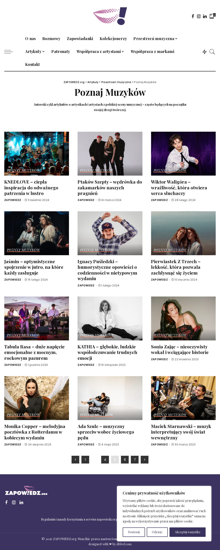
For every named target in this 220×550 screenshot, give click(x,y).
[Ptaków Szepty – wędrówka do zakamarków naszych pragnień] (110, 153)
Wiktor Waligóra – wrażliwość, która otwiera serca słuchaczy (179, 187)
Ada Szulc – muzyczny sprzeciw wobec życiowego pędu (106, 431)
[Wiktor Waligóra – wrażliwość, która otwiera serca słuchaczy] (183, 153)
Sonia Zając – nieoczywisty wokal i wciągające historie (180, 349)
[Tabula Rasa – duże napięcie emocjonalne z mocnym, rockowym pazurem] (36, 317)
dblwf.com (124, 544)
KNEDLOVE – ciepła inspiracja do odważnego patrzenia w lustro (31, 187)
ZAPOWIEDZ (12, 200)
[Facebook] (193, 16)
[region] (164, 513)
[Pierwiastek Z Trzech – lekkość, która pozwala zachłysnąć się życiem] (183, 232)
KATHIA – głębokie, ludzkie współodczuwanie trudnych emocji (107, 352)
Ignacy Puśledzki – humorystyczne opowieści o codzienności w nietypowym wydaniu (107, 269)
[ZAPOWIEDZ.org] (110, 16)
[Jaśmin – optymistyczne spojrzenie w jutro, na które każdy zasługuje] (36, 232)
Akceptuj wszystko (187, 532)
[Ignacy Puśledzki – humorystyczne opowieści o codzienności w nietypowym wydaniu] (110, 232)
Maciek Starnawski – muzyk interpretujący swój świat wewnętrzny (181, 431)
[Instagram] (199, 16)
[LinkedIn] (205, 16)
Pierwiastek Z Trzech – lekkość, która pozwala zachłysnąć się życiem (175, 267)
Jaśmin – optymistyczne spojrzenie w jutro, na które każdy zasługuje (33, 267)
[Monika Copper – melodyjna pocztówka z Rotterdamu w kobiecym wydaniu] (36, 397)
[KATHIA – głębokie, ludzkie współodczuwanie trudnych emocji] (110, 317)
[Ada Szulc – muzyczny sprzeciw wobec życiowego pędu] (110, 397)
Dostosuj (134, 532)
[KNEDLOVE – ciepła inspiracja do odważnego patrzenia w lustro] (36, 153)
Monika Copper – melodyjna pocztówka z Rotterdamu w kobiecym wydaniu (34, 431)
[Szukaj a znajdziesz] (212, 51)
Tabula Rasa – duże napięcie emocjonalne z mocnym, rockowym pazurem (34, 352)
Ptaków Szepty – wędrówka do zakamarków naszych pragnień (110, 187)
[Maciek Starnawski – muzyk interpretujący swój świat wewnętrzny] (183, 397)
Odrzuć (157, 532)
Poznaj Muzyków (23, 170)
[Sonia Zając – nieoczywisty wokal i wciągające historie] (183, 317)
